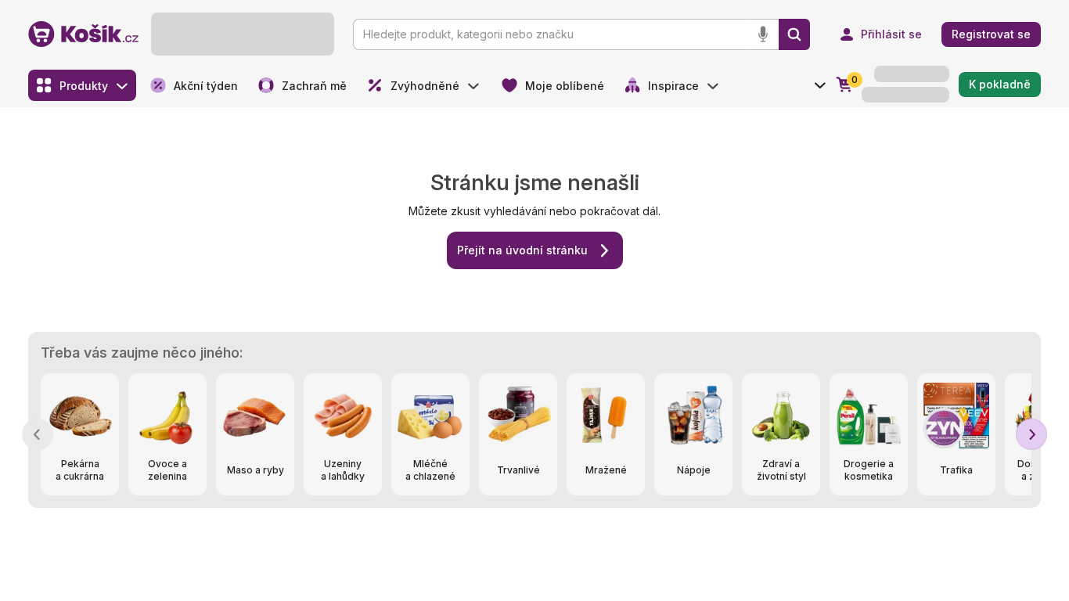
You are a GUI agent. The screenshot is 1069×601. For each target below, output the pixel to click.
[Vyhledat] (794, 34)
